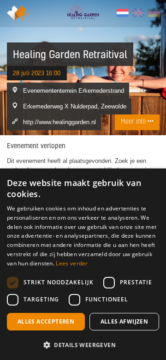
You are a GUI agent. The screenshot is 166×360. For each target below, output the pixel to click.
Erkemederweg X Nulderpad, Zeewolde (74, 106)
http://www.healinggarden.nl (59, 122)
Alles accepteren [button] (46, 321)
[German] (154, 13)
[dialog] (83, 264)
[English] (138, 13)
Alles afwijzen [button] (124, 321)
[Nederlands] (122, 13)
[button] (83, 344)
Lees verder (72, 263)
